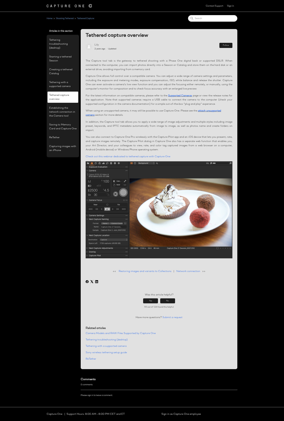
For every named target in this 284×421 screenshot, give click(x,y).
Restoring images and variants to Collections (145, 271)
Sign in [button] (230, 6)
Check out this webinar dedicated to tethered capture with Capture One (128, 156)
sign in (90, 395)
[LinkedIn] (96, 281)
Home (49, 18)
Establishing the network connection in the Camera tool (62, 112)
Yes (150, 301)
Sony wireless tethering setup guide (106, 352)
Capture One (55, 414)
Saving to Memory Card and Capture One (63, 126)
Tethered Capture (85, 18)
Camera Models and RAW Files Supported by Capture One (121, 333)
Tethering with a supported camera (60, 84)
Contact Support (214, 6)
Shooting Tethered (64, 18)
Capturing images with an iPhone (62, 148)
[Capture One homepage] (69, 6)
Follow (226, 45)
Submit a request (172, 317)
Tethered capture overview (59, 97)
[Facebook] (87, 281)
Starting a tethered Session (60, 58)
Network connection (188, 271)
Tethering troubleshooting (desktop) (58, 44)
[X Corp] (91, 281)
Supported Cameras (180, 95)
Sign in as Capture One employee (181, 414)
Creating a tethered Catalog (60, 71)
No (167, 301)
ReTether (54, 137)
